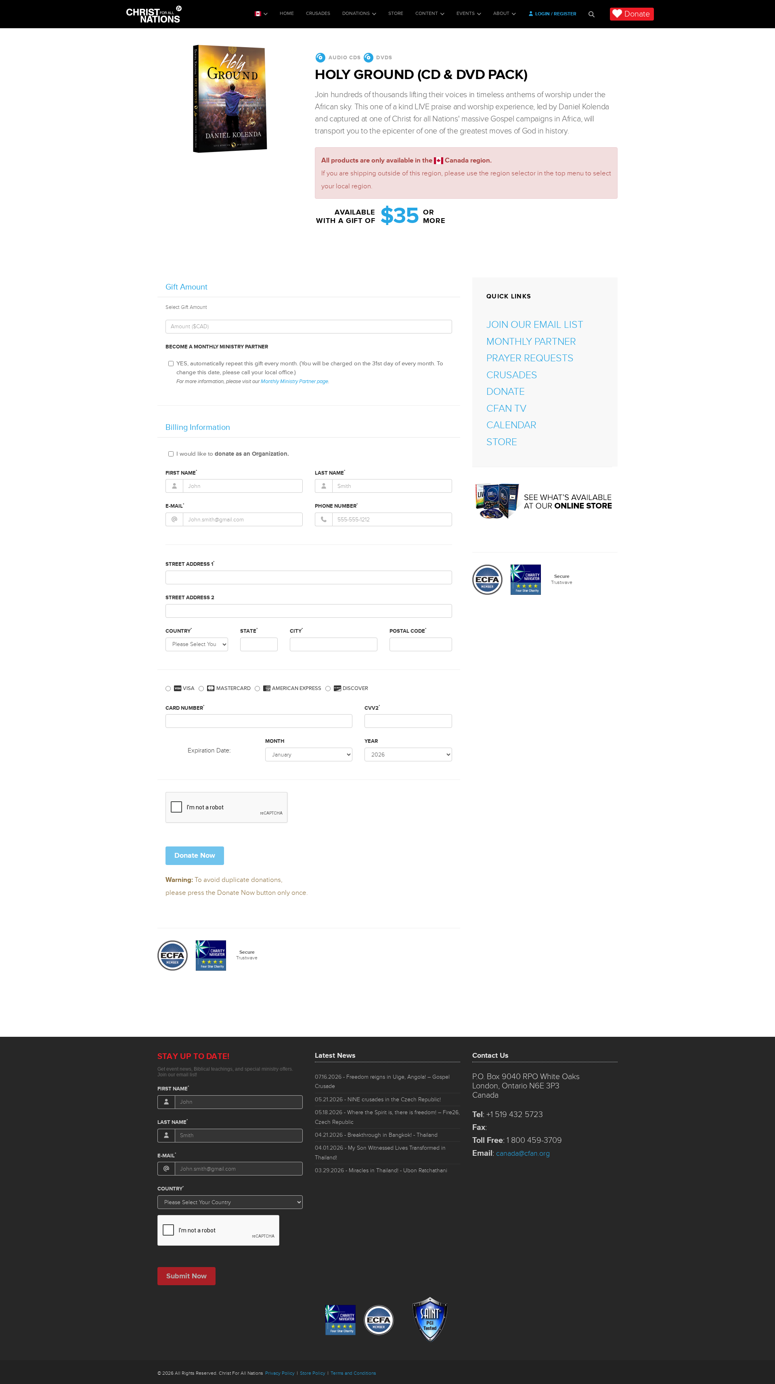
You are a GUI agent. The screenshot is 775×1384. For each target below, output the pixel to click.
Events (466, 13)
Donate (637, 14)
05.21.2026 (378, 1099)
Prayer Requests (530, 358)
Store (395, 13)
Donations (356, 13)
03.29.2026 (381, 1170)
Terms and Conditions (353, 1373)
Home (287, 13)
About (501, 13)
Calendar (511, 425)
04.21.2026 (376, 1135)
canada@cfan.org (523, 1153)
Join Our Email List (534, 325)
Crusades (318, 13)
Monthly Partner (531, 342)
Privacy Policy (280, 1373)
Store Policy (312, 1373)
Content (426, 13)
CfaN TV (506, 408)
